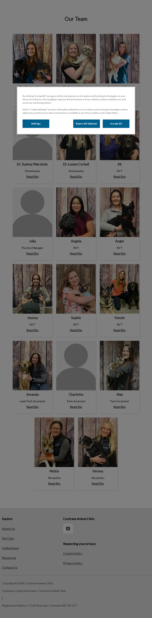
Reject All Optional (86, 123)
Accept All (116, 123)
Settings (36, 123)
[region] (76, 110)
